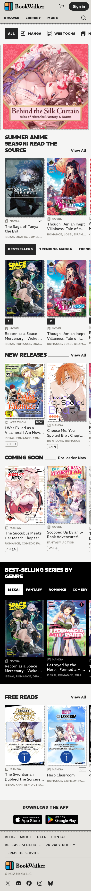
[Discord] (18, 883)
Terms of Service (22, 853)
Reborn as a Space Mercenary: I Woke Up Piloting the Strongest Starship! (24, 336)
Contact (59, 837)
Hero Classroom (61, 775)
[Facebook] (29, 883)
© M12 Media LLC (18, 874)
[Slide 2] (45, 86)
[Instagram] (40, 883)
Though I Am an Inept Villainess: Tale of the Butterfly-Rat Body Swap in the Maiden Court (66, 226)
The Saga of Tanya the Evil (21, 229)
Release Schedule (23, 845)
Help (42, 837)
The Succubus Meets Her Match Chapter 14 (23, 535)
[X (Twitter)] (8, 883)
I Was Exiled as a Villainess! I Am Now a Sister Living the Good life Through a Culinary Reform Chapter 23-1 (24, 430)
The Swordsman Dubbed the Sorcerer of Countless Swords (23, 777)
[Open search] (83, 18)
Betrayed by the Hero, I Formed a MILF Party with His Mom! (66, 667)
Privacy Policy (60, 845)
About (26, 837)
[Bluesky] (50, 883)
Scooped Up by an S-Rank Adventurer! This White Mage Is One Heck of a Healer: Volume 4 (66, 534)
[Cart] (61, 6)
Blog (10, 837)
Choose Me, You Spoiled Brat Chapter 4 (66, 433)
